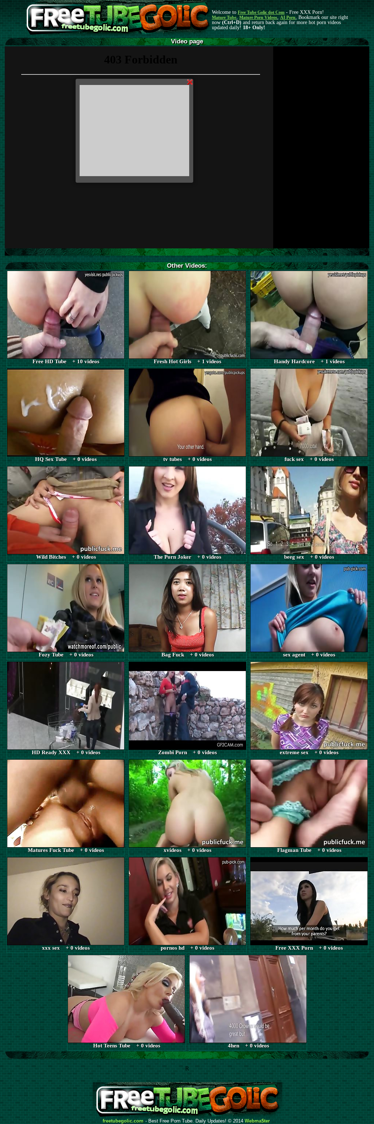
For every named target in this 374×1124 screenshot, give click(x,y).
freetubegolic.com (123, 1121)
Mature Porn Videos (258, 17)
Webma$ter (257, 1121)
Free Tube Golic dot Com (261, 12)
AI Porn (287, 17)
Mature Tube (224, 17)
